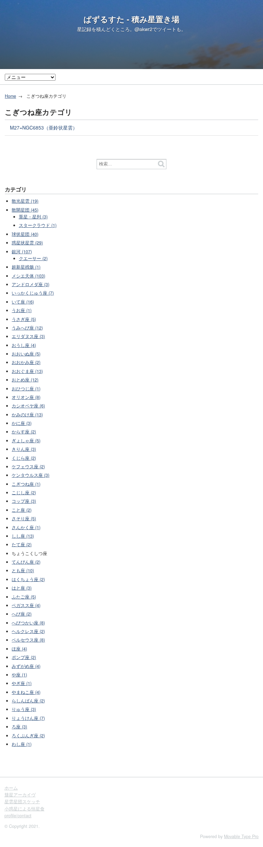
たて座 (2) (22, 544)
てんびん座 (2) (26, 562)
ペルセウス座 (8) (28, 640)
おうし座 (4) (24, 345)
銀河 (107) (22, 251)
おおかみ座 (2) (26, 362)
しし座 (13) (23, 536)
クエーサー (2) (33, 258)
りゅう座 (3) (24, 709)
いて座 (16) (23, 302)
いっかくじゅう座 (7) (33, 293)
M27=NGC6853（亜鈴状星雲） (43, 127)
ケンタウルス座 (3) (30, 475)
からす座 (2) (24, 432)
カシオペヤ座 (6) (28, 406)
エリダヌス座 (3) (28, 336)
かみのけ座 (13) (27, 415)
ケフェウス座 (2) (28, 466)
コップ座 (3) (24, 501)
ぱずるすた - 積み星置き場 (131, 19)
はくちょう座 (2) (28, 579)
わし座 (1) (22, 744)
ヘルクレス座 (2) (28, 631)
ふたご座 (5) (24, 597)
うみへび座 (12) (27, 328)
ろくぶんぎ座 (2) (28, 735)
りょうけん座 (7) (28, 718)
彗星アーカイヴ (20, 795)
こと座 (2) (22, 510)
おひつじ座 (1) (26, 389)
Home (10, 96)
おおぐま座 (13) (27, 371)
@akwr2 (143, 29)
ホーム (11, 788)
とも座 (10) (23, 570)
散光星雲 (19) (25, 201)
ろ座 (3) (19, 727)
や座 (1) (19, 675)
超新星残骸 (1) (26, 267)
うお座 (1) (22, 310)
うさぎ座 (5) (24, 319)
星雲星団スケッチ (22, 801)
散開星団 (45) (25, 210)
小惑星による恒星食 (24, 809)
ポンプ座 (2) (24, 657)
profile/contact (18, 815)
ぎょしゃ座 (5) (26, 441)
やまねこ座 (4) (26, 692)
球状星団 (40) (25, 234)
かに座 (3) (22, 423)
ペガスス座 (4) (26, 605)
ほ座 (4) (19, 649)
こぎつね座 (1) (26, 484)
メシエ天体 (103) (28, 276)
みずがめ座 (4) (26, 666)
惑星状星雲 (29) (27, 243)
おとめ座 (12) (25, 380)
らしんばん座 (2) (28, 701)
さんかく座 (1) (26, 527)
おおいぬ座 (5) (26, 354)
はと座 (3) (22, 588)
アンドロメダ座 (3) (30, 284)
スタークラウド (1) (38, 225)
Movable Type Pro (241, 836)
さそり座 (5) (24, 518)
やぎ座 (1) (22, 683)
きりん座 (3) (24, 449)
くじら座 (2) (24, 458)
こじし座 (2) (24, 492)
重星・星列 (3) (33, 217)
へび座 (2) (22, 614)
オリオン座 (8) (26, 397)
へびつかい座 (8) (28, 623)
